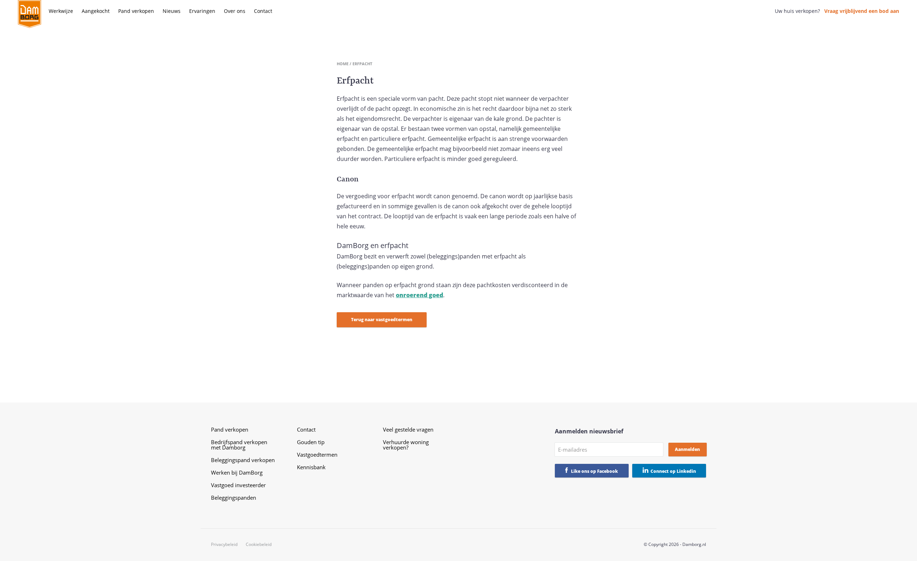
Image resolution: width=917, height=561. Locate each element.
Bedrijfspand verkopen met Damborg (239, 444)
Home (343, 63)
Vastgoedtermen (317, 454)
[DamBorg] (29, 14)
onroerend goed (419, 295)
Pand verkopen (136, 11)
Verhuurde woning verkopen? (406, 444)
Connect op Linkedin (673, 471)
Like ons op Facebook (594, 471)
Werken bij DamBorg (237, 472)
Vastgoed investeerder (238, 485)
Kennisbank (311, 467)
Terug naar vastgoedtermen (381, 320)
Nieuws (172, 11)
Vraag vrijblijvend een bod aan (861, 11)
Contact (263, 11)
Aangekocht (96, 11)
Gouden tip (311, 442)
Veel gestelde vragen (408, 429)
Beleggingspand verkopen (243, 459)
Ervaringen (202, 11)
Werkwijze (61, 11)
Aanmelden (687, 449)
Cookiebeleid (259, 544)
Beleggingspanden (233, 497)
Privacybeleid (224, 544)
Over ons (234, 11)
